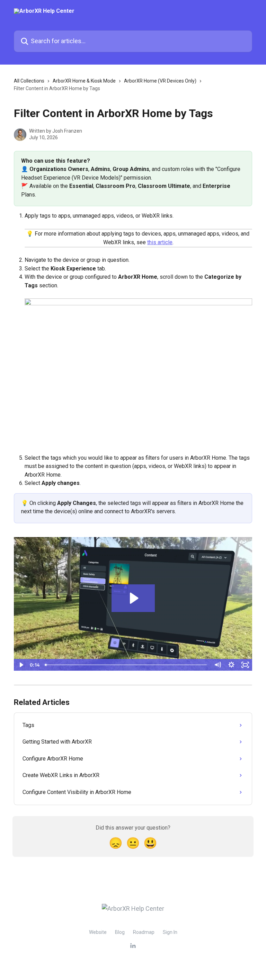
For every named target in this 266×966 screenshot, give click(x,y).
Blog (120, 932)
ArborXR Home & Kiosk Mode (84, 81)
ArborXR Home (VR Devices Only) (160, 81)
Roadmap (143, 932)
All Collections (29, 81)
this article (159, 242)
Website (98, 932)
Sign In (170, 932)
